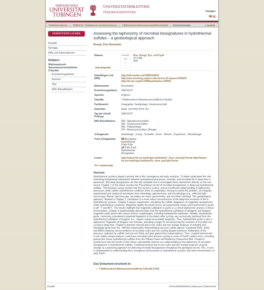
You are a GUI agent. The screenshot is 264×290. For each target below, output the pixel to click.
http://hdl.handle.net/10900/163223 (140, 75)
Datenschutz (210, 286)
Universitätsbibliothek (179, 286)
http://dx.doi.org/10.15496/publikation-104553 (146, 81)
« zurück (210, 25)
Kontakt (52, 42)
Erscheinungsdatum (63, 74)
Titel (54, 84)
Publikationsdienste (58, 25)
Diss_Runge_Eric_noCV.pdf (148, 55)
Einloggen (210, 11)
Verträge (53, 47)
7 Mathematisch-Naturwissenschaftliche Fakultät (145, 25)
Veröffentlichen (66, 33)
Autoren (56, 79)
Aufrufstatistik (103, 67)
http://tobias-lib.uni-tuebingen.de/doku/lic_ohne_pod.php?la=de (156, 157)
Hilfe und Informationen (61, 52)
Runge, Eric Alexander (107, 44)
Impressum (196, 286)
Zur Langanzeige (103, 165)
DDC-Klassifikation (62, 89)
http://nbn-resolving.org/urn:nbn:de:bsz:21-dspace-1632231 (154, 78)
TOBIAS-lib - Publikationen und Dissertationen (95, 25)
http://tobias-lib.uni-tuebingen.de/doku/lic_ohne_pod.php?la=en (164, 159)
